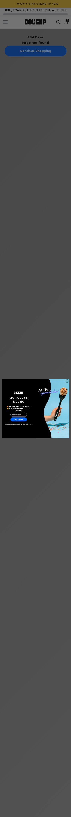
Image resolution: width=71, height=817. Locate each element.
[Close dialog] (66, 381)
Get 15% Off (19, 419)
